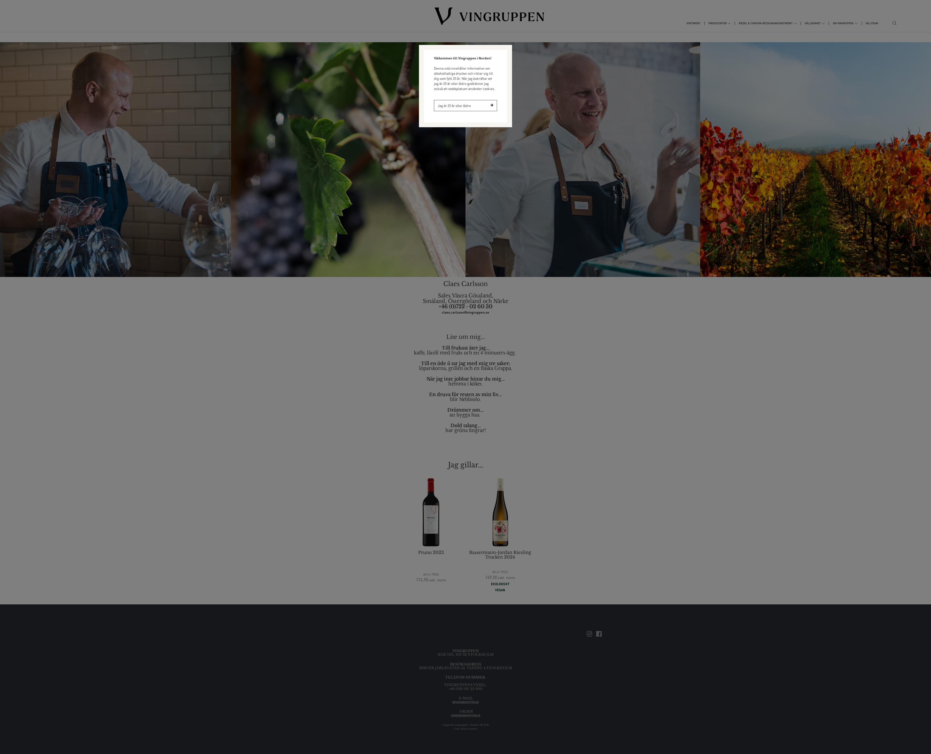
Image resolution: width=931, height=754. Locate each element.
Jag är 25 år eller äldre (454, 106)
